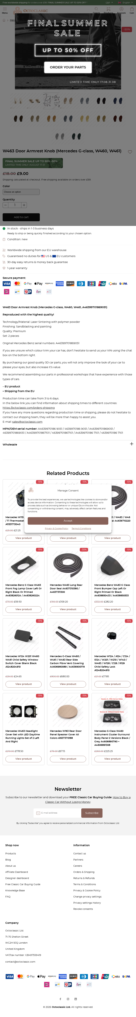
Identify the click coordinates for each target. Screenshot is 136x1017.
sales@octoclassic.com (27, 422)
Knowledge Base (15, 890)
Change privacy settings (87, 897)
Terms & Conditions (81, 528)
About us (10, 866)
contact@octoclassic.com (20, 962)
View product (23, 538)
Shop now (12, 845)
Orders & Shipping (84, 872)
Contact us (79, 854)
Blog (8, 860)
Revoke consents (83, 909)
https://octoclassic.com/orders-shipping (29, 408)
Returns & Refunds (84, 878)
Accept (68, 521)
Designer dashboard (17, 878)
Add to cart (21, 217)
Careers (77, 866)
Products (10, 854)
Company (12, 923)
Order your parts (68, 67)
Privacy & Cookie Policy (56, 528)
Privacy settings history (87, 903)
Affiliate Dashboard (16, 872)
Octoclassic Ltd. (61, 1007)
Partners (78, 860)
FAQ (7, 897)
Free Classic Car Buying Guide (22, 884)
